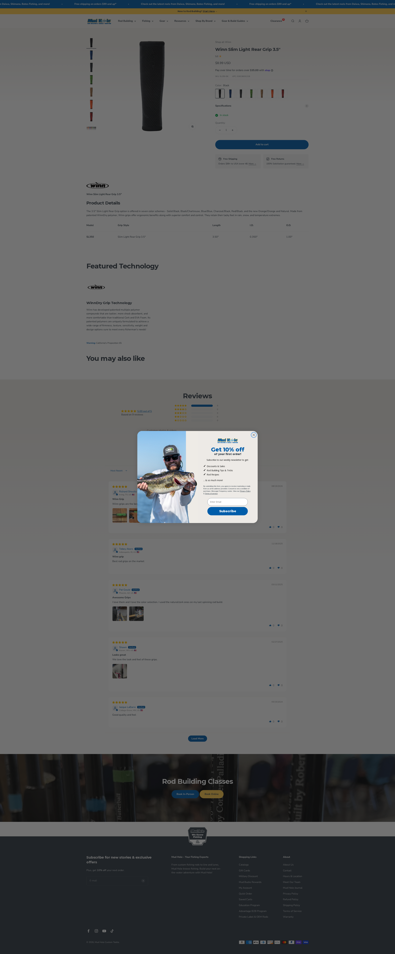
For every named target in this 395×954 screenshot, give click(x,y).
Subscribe (227, 511)
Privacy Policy (245, 491)
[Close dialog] (253, 435)
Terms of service (211, 494)
